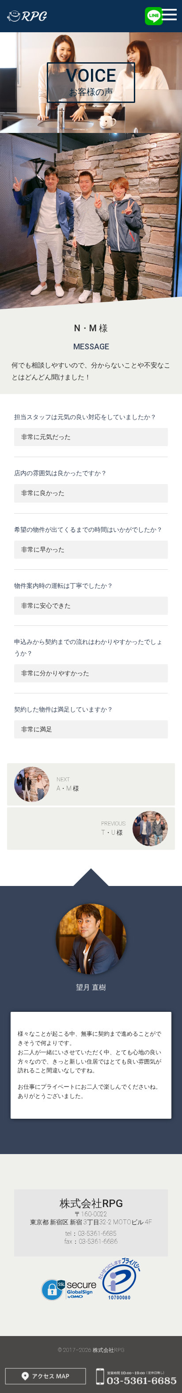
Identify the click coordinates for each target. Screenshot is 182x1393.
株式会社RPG (91, 1203)
